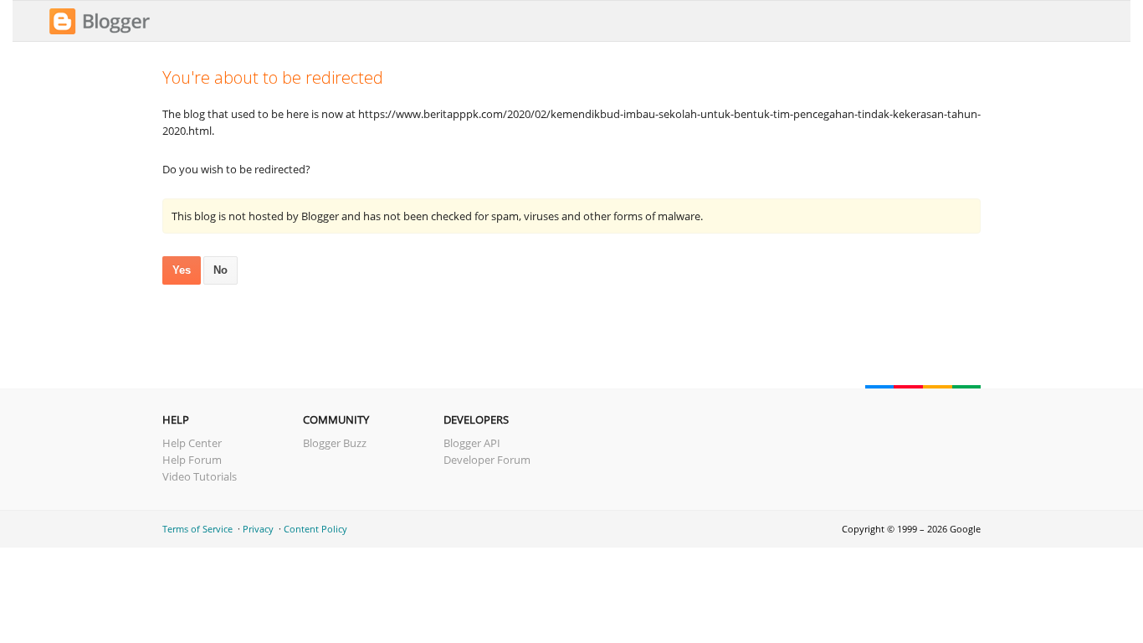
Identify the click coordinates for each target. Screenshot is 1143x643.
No (220, 270)
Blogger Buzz (334, 442)
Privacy (258, 528)
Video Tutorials (199, 476)
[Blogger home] (99, 31)
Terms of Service (197, 528)
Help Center (192, 442)
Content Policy (315, 528)
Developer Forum (486, 459)
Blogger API (471, 442)
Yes (181, 270)
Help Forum (192, 459)
